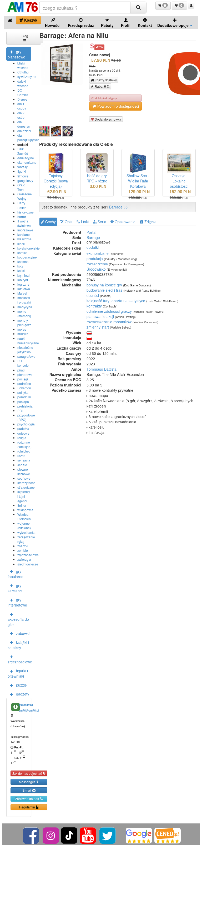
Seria (101, 221)
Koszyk (30, 20)
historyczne (25, 212)
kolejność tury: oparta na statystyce (116, 300)
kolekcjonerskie (28, 248)
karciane (23, 234)
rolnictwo (23, 451)
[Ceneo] (167, 835)
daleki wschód (22, 83)
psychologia (26, 424)
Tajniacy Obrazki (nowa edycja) (56, 181)
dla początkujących (28, 137)
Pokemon (24, 388)
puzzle (21, 685)
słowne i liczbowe (23, 471)
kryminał (23, 275)
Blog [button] (25, 35)
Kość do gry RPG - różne (97, 178)
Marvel (22, 293)
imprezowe (25, 230)
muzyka (22, 333)
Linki (84, 221)
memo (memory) (24, 313)
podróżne (24, 383)
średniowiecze (27, 564)
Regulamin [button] (27, 807)
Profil (125, 25)
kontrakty (94, 306)
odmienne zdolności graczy (109, 311)
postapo (23, 401)
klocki (21, 243)
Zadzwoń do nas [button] (27, 798)
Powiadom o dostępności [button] (117, 106)
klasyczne (24, 239)
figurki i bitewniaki (18, 673)
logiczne (23, 284)
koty (20, 266)
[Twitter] (108, 835)
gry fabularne (15, 574)
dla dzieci (24, 130)
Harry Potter (21, 205)
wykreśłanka (26, 532)
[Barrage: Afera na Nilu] (44, 131)
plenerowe (25, 374)
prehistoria (25, 406)
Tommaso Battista (102, 369)
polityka (22, 392)
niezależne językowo (25, 349)
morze (21, 329)
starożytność (26, 482)
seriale (22, 465)
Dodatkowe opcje (173, 25)
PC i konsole (23, 363)
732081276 (26, 705)
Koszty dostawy (105, 80)
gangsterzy (25, 180)
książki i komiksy (18, 645)
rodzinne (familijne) (24, 444)
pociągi (22, 379)
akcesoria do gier (18, 622)
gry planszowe (16, 54)
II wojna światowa (24, 223)
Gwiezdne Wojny (24, 196)
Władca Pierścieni (24, 516)
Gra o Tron (21, 187)
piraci (21, 370)
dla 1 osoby (21, 105)
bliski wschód (22, 65)
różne (21, 455)
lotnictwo (23, 288)
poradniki (24, 397)
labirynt (22, 279)
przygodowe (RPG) (26, 417)
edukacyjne (25, 158)
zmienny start (98, 327)
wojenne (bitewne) (24, 525)
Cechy (50, 221)
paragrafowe (26, 356)
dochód (93, 295)
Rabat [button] (102, 86)
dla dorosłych (24, 124)
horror (21, 216)
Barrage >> (118, 207)
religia (21, 437)
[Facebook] (31, 835)
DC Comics (22, 92)
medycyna (24, 307)
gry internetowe (17, 602)
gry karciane (15, 588)
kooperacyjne (27, 257)
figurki (21, 171)
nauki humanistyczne (28, 340)
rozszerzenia (97, 263)
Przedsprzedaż (81, 25)
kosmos (22, 261)
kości (21, 270)
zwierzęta (24, 559)
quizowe (23, 433)
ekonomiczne (27, 162)
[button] (163, 5)
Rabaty (107, 25)
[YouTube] (88, 835)
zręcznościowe (28, 555)
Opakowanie (124, 221)
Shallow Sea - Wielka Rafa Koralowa (138, 181)
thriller (21, 505)
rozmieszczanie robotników (109, 321)
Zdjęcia (149, 221)
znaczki (22, 546)
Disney (22, 99)
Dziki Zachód (22, 151)
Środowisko (96, 269)
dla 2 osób (20, 115)
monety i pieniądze (24, 322)
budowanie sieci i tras (104, 290)
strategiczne (26, 487)
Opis (68, 221)
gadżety (22, 694)
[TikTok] (69, 835)
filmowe (22, 176)
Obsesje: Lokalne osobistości (179, 181)
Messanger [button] (27, 781)
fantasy (22, 167)
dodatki (22, 144)
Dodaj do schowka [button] (107, 119)
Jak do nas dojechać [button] (27, 773)
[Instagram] (51, 835)
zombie (22, 550)
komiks (22, 252)
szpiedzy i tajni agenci (23, 496)
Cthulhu (23, 72)
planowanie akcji (100, 316)
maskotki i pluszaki (24, 299)
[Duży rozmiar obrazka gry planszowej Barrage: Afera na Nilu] (64, 64)
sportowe (24, 478)
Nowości (52, 25)
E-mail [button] (27, 790)
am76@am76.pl (29, 710)
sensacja (23, 460)
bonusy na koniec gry (104, 284)
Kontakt (145, 25)
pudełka (23, 428)
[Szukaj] (138, 7)
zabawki (22, 633)
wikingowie (25, 510)
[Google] (139, 835)
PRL (20, 410)
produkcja (95, 258)
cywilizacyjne (26, 76)
